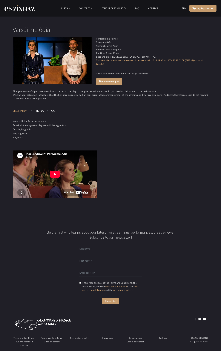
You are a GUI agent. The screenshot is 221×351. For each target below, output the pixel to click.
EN (183, 8)
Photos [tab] (39, 110)
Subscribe (110, 300)
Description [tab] (20, 110)
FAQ (137, 8)
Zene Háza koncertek (113, 8)
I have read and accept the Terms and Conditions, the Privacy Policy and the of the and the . (110, 286)
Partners (163, 338)
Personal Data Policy (116, 286)
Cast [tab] (54, 110)
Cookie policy (135, 338)
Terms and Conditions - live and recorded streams (24, 342)
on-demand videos (122, 289)
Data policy (107, 338)
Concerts (84, 8)
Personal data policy (80, 338)
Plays (64, 8)
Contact (153, 8)
